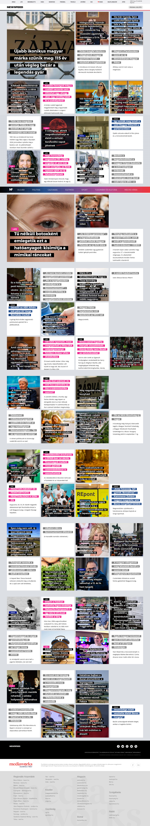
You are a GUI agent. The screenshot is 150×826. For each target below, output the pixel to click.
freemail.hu (113, 796)
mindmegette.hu (83, 796)
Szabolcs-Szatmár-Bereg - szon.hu (26, 817)
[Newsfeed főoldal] (14, 746)
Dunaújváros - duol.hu (21, 793)
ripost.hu (112, 777)
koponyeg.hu (113, 798)
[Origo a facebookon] (118, 746)
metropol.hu (113, 779)
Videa (42, 2)
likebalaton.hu (82, 790)
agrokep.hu (49, 815)
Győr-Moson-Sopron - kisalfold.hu (25, 798)
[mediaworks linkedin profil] (138, 765)
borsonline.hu (82, 820)
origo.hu (48, 801)
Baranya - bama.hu (20, 783)
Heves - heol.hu (19, 803)
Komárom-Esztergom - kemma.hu (25, 809)
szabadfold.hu (50, 796)
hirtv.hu (47, 798)
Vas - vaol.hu (49, 777)
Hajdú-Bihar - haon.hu (21, 801)
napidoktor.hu (82, 793)
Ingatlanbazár (112, 2)
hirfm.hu (112, 818)
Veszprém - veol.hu (52, 779)
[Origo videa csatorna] (131, 746)
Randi (101, 2)
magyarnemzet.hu (51, 793)
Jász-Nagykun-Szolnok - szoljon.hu (26, 806)
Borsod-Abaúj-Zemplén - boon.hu (25, 788)
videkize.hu (81, 806)
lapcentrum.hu (114, 804)
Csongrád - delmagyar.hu (22, 790)
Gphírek (82, 2)
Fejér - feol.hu (18, 796)
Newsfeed (52, 2)
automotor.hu (81, 783)
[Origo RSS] (136, 746)
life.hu (111, 782)
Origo (13, 2)
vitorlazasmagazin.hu (84, 803)
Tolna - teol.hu (18, 819)
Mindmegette (32, 2)
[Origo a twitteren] (122, 746)
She (91, 2)
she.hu (111, 784)
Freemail (62, 2)
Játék (123, 2)
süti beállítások (119, 752)
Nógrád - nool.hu (19, 811)
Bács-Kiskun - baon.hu (21, 780)
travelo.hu (80, 798)
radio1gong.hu (114, 815)
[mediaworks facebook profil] (133, 765)
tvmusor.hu (81, 809)
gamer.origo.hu (82, 788)
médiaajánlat (137, 752)
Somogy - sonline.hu (21, 814)
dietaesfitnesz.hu (83, 801)
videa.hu (112, 801)
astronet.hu (81, 780)
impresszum (128, 752)
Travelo (72, 2)
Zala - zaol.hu (50, 782)
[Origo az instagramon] (127, 746)
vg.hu (47, 812)
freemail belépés (136, 7)
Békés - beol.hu (19, 785)
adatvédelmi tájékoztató (91, 752)
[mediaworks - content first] (20, 765)
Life (21, 2)
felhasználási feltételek (107, 752)
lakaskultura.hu (82, 785)
